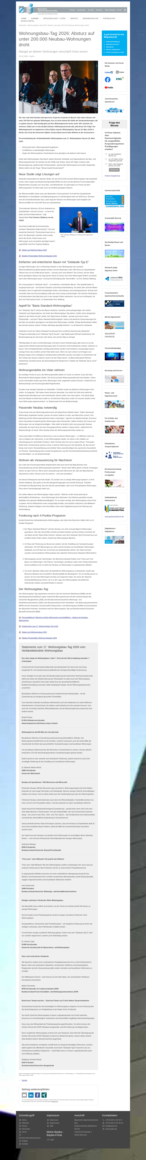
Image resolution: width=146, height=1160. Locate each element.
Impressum (54, 1120)
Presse (72, 10)
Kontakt (91, 10)
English (25, 1141)
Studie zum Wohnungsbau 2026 (34, 250)
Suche (25, 1132)
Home (23, 19)
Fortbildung (109, 19)
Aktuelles (25, 1123)
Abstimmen (114, 170)
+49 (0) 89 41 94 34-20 (114, 1123)
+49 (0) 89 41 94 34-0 (113, 1120)
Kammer (35, 19)
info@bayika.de (111, 1126)
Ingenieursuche (90, 19)
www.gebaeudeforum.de (114, 517)
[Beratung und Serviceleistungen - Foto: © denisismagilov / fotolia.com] (114, 379)
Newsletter (81, 10)
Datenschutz (55, 1101)
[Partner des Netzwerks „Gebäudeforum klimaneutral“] (114, 509)
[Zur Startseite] (39, 9)
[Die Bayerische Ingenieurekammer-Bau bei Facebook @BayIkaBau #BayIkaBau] (107, 79)
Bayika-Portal (27, 21)
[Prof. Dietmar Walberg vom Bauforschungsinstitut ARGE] (78, 220)
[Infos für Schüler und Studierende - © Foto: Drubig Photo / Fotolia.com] (114, 429)
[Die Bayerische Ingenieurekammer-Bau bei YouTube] (109, 87)
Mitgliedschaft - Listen (54, 19)
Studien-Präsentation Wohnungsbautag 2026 (39, 256)
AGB (51, 1126)
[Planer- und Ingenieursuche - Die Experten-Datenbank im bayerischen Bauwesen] (114, 404)
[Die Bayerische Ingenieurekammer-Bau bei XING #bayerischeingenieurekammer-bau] (120, 78)
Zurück (24, 1080)
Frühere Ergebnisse (112, 176)
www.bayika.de (111, 1129)
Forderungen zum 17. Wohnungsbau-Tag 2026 (40, 626)
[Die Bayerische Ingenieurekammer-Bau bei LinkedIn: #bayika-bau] (109, 72)
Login (52, 1140)
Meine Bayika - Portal (113, 10)
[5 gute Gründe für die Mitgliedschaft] (114, 43)
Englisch (99, 10)
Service (74, 19)
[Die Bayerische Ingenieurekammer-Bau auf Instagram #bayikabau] (120, 72)
